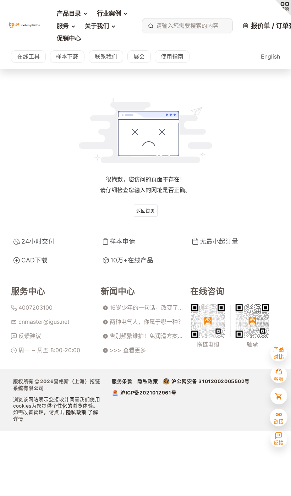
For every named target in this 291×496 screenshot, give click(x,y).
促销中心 (69, 38)
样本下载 (67, 56)
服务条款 (122, 381)
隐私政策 (77, 412)
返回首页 (145, 210)
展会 (139, 56)
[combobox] (185, 25)
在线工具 (28, 56)
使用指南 (172, 56)
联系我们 (106, 56)
